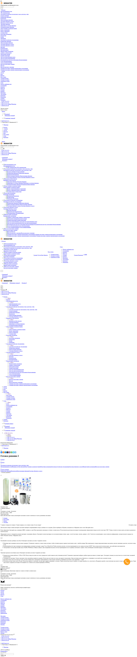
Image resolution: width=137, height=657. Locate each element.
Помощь (3, 624)
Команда (3, 601)
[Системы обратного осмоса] (10, 207)
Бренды (2, 594)
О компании (4, 600)
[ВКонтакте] (1, 452)
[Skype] (13, 452)
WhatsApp (5, 124)
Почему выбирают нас (6, 599)
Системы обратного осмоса (10, 208)
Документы (3, 609)
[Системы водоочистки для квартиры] (12, 200)
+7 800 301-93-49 (5, 105)
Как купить (9, 395)
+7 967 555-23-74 (5, 101)
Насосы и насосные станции (10, 230)
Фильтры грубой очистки (9, 180)
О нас (7, 403)
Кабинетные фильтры (6, 471)
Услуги (2, 593)
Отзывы (5, 518)
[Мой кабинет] (1, 273)
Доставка (5, 522)
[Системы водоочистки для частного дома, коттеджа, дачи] (18, 168)
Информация (4, 613)
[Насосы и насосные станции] (10, 228)
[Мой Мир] (5, 452)
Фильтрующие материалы (9, 216)
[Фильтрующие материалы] (10, 214)
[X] (7, 452)
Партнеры (3, 607)
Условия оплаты (4, 617)
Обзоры (2, 633)
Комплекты (14, 471)
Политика (3, 623)
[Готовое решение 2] (17, 505)
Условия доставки (5, 619)
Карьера (2, 606)
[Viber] (9, 452)
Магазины (3, 616)
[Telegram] (15, 452)
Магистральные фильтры (23, 471)
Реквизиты (3, 611)
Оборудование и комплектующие (11, 187)
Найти (2, 655)
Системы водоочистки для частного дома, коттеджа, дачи (17, 170)
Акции (2, 591)
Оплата (5, 521)
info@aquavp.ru (5, 120)
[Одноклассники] (3, 452)
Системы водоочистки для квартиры (12, 201)
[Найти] (2, 8)
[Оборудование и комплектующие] (12, 186)
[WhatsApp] (11, 452)
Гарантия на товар (5, 620)
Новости (3, 603)
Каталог (8, 299)
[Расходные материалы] (9, 193)
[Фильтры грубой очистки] (10, 178)
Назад (9, 298)
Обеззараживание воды (9, 166)
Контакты (3, 610)
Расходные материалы (8, 194)
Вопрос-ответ (4, 631)
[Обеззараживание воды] (9, 164)
